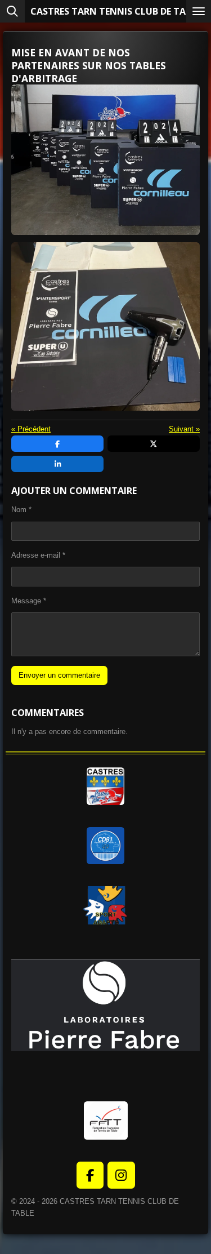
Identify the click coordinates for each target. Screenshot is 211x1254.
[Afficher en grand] (105, 160)
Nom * (21, 509)
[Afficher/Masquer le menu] (198, 11)
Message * (28, 601)
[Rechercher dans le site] (12, 11)
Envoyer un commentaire (59, 675)
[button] (190, 942)
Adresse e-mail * (38, 555)
